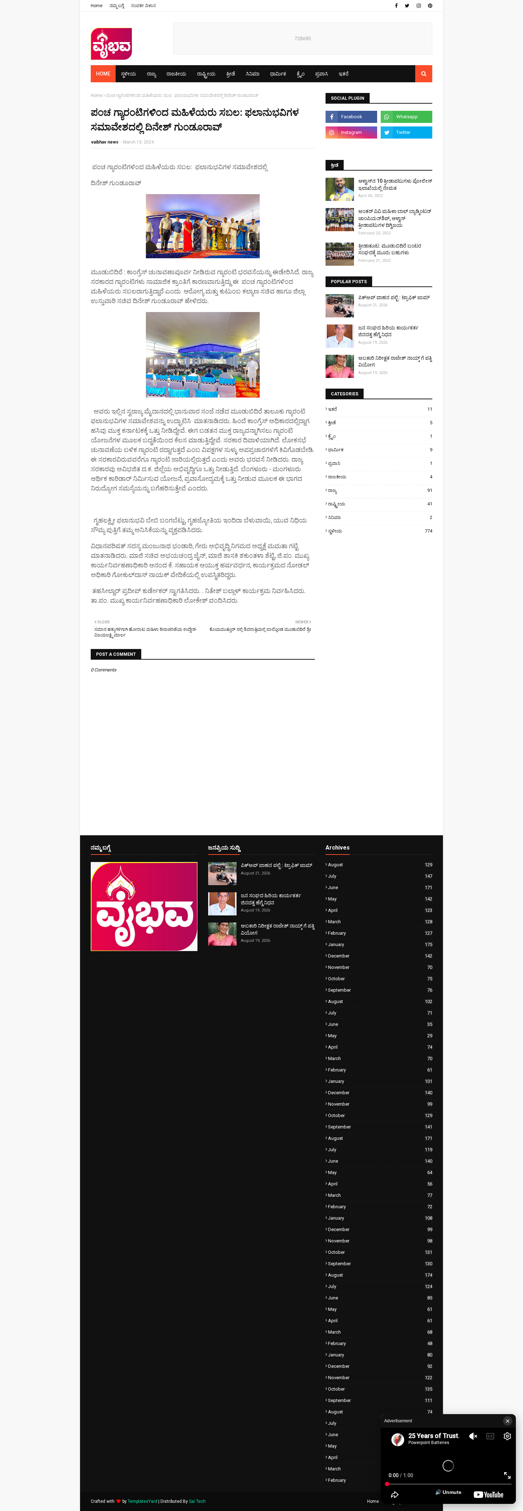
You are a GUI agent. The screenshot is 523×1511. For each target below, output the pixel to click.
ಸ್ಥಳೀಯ (380, 531)
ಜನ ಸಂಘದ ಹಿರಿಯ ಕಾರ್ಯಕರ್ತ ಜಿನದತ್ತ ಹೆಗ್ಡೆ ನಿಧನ (388, 331)
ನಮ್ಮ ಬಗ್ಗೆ (117, 5)
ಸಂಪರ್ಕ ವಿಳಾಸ (143, 5)
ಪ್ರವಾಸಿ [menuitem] (321, 74)
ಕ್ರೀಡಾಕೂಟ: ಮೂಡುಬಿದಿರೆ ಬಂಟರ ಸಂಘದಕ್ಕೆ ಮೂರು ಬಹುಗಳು (389, 249)
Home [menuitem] (103, 74)
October (380, 978)
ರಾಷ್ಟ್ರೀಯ (380, 504)
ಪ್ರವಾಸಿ (380, 463)
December (380, 956)
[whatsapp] (406, 117)
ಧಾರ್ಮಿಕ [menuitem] (278, 74)
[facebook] (396, 5)
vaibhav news (104, 142)
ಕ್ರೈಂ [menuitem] (301, 74)
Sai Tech (197, 1501)
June (380, 887)
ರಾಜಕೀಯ (380, 476)
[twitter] (407, 5)
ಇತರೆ (380, 409)
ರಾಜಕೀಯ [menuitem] (176, 74)
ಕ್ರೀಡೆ (380, 422)
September (380, 990)
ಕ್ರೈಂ (380, 436)
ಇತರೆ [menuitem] (344, 74)
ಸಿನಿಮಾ (380, 517)
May (380, 899)
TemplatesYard (142, 1501)
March (380, 921)
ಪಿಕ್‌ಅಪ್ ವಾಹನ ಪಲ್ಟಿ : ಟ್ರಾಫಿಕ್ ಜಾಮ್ (394, 297)
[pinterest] (429, 5)
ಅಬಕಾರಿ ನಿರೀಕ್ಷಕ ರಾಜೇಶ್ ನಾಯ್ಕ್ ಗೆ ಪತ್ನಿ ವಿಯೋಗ (395, 361)
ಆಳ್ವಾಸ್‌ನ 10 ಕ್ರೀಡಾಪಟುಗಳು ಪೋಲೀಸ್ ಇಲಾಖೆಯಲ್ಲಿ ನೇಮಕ (395, 184)
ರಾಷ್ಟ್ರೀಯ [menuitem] (206, 74)
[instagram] (419, 5)
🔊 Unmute (448, 1492)
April (380, 910)
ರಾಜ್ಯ (380, 490)
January (380, 944)
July (380, 876)
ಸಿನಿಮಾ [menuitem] (252, 74)
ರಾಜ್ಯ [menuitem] (151, 74)
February (380, 933)
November (380, 967)
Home (96, 5)
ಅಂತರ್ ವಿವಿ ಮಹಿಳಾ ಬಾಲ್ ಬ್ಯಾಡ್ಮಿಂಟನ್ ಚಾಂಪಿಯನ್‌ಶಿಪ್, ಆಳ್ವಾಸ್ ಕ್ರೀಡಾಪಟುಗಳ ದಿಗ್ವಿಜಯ (394, 218)
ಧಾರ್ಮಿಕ (380, 449)
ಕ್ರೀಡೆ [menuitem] (230, 74)
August (380, 864)
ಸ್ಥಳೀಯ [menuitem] (128, 74)
